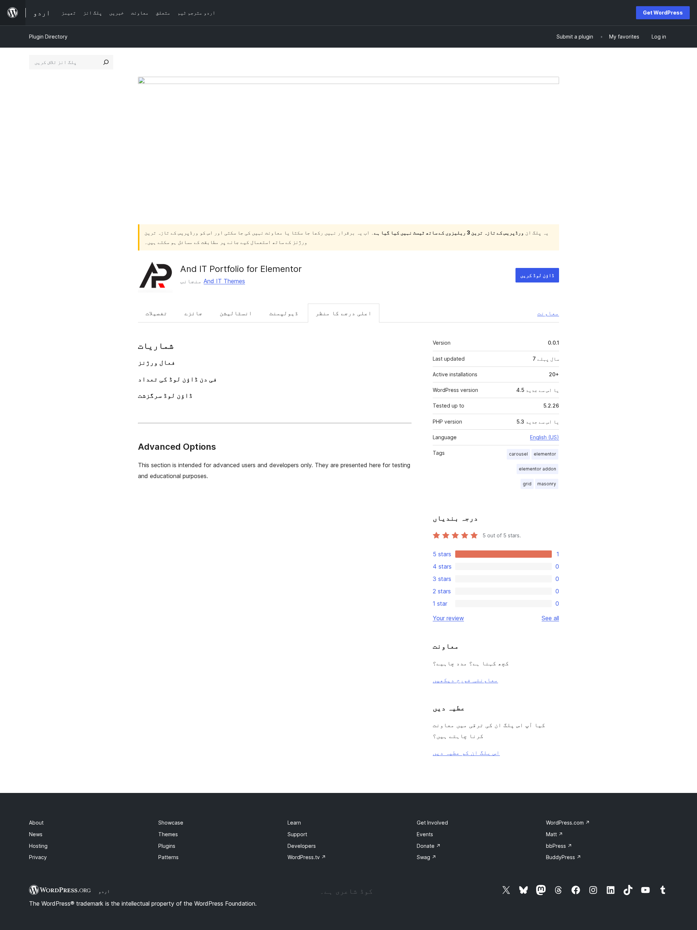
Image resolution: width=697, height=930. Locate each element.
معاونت (548, 313)
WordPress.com (568, 822)
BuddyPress (563, 857)
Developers (302, 846)
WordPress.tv (307, 857)
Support (297, 834)
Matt (554, 834)
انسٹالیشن (236, 313)
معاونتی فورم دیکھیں (465, 680)
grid (527, 483)
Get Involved (432, 822)
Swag (426, 857)
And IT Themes (224, 281)
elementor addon (537, 469)
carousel (518, 454)
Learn (294, 822)
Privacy (38, 857)
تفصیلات (156, 313)
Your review (448, 618)
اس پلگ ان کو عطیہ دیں (466, 752)
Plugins (166, 846)
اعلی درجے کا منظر (343, 313)
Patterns (168, 857)
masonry (546, 483)
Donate (429, 846)
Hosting (38, 846)
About (36, 822)
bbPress (559, 846)
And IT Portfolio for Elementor (241, 269)
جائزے (193, 313)
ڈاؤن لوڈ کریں (537, 275)
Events (425, 834)
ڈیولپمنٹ (283, 313)
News (35, 834)
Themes (168, 834)
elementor (545, 454)
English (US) (544, 437)
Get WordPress (663, 12)
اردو (104, 891)
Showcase (170, 822)
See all (550, 618)
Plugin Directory (48, 36)
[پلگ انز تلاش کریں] (106, 62)
